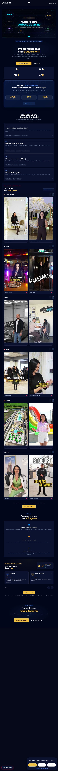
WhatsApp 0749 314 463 (37, 620)
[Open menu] (29, 3)
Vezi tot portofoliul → (48, 189)
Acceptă (32, 765)
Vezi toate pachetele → (21, 620)
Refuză (42, 765)
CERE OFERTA (52, 3)
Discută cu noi (37, 63)
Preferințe (51, 765)
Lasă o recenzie (29, 592)
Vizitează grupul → (29, 103)
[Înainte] (53, 194)
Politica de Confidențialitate (42, 768)
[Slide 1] (28, 36)
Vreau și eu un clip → (29, 506)
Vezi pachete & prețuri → (24, 63)
